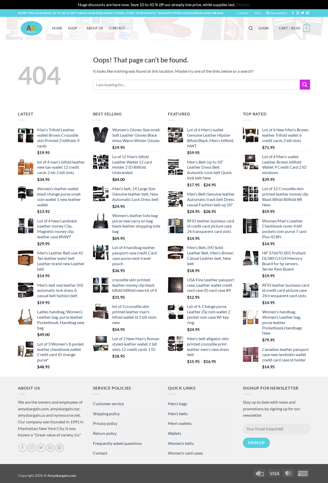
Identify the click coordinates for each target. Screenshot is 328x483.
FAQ (257, 13)
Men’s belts (178, 413)
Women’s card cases (185, 452)
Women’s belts (181, 443)
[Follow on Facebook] (292, 13)
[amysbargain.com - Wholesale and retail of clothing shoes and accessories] (31, 28)
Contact (242, 13)
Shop (72, 28)
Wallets (174, 433)
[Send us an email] (307, 13)
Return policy (105, 433)
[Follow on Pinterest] (59, 448)
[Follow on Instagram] (297, 13)
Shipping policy (106, 413)
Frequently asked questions (117, 443)
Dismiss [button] (243, 4)
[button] (277, 13)
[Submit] (305, 85)
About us (94, 28)
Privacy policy (105, 423)
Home (57, 28)
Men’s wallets (180, 423)
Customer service (108, 403)
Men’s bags (177, 403)
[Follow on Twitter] (302, 13)
